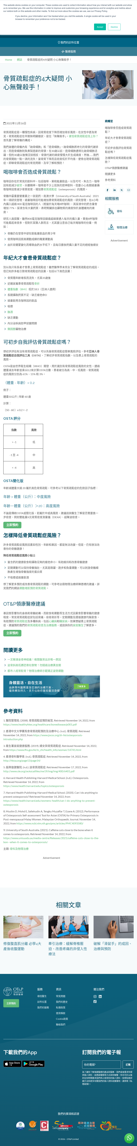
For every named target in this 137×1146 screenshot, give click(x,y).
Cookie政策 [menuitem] (62, 1018)
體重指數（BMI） (18, 289)
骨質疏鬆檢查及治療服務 (42, 625)
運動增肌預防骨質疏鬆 (32, 588)
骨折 (37, 283)
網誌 (19, 59)
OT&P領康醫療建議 (116, 167)
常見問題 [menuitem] (60, 996)
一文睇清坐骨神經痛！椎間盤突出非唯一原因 (34, 659)
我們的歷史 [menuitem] (62, 1001)
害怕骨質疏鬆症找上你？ (83, 136)
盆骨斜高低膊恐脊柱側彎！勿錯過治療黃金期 (34, 665)
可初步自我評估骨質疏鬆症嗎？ (118, 149)
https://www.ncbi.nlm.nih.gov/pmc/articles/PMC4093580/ (49, 823)
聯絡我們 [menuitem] (60, 1024)
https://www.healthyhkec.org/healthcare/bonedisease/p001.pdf (40, 724)
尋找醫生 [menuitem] (42, 996)
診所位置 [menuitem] (42, 1001)
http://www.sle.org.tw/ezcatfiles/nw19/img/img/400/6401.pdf (39, 771)
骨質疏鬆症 (50, 189)
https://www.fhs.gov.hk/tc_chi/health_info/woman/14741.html (45, 749)
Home (8, 59)
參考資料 (110, 179)
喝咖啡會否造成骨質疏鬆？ (118, 129)
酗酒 (10, 311)
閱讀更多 (110, 173)
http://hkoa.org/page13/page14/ (22, 760)
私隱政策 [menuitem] (60, 1007)
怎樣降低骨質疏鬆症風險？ (118, 159)
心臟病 (53, 621)
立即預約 (11, 1003)
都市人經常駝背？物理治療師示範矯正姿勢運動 (36, 670)
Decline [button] (114, 26)
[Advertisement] (64, 870)
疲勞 (19, 185)
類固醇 (12, 328)
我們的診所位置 (69, 42)
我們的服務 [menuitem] (43, 1007)
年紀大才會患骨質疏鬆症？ (118, 139)
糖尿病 (63, 621)
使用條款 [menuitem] (60, 1013)
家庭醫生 (78, 625)
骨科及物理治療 (19, 848)
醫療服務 (70, 51)
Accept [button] (100, 26)
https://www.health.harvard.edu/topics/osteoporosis (33, 785)
